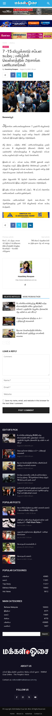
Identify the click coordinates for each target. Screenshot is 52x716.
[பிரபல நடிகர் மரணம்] (9, 559)
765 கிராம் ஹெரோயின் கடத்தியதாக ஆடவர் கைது (38, 241)
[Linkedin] (30, 74)
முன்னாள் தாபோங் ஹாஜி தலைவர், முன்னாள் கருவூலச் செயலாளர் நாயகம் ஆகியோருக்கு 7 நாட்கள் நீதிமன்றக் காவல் (33, 490)
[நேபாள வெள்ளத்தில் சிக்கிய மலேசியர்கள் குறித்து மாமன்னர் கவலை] (9, 333)
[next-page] (8, 342)
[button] (4, 3)
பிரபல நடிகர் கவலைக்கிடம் (26, 544)
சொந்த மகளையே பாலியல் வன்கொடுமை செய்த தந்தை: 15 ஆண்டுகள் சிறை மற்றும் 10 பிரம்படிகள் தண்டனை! (32, 477)
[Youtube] (35, 697)
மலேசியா (12, 43)
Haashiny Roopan (11, 69)
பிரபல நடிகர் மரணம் (24, 556)
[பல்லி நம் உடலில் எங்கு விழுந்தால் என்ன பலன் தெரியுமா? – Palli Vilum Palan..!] (9, 523)
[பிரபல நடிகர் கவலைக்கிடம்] (9, 547)
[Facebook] (13, 74)
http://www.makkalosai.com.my (26, 280)
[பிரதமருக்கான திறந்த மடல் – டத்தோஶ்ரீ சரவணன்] (9, 321)
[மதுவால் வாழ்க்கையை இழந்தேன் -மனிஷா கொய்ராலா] (9, 535)
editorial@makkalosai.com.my (24, 680)
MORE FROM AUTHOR (31, 297)
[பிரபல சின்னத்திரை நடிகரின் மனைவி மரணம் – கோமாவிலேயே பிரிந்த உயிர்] (9, 510)
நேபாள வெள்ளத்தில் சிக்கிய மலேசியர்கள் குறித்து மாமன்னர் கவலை (30, 333)
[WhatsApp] (24, 74)
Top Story (6, 309)
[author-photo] (26, 273)
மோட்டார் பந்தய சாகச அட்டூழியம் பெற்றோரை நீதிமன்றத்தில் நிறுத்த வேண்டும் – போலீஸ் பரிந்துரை (11, 245)
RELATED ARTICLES (12, 297)
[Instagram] (22, 697)
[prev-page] (4, 342)
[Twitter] (18, 74)
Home (5, 43)
